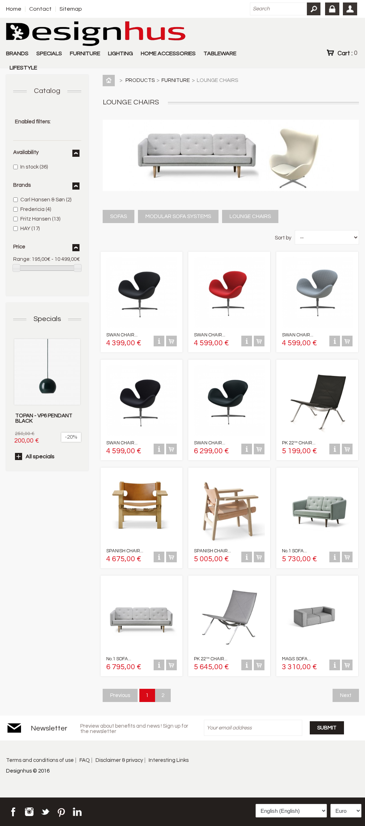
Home (13, 9)
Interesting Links (169, 760)
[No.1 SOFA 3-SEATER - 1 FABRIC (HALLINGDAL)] (141, 650)
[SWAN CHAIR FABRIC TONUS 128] (141, 326)
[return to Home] (110, 80)
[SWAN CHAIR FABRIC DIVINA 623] (229, 326)
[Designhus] (95, 34)
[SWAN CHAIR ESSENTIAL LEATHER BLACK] (229, 434)
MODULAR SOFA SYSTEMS (178, 216)
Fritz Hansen (40, 219)
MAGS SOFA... (296, 658)
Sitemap (71, 9)
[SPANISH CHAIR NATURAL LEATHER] (229, 542)
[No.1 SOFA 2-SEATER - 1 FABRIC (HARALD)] (317, 542)
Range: (22, 259)
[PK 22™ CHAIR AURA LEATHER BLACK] (317, 434)
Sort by (283, 238)
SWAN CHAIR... (122, 334)
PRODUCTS (140, 80)
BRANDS (17, 53)
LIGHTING (120, 53)
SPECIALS (49, 53)
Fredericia (35, 209)
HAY (30, 228)
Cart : (347, 53)
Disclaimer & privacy (119, 760)
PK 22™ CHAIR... (298, 442)
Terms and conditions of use (40, 760)
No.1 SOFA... (294, 550)
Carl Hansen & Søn (45, 199)
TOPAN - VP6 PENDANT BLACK (43, 418)
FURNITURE (85, 53)
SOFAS (118, 216)
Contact (40, 9)
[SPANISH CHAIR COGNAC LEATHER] (141, 542)
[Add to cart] (171, 344)
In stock (34, 167)
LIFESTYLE (23, 68)
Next (345, 695)
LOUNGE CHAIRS (250, 216)
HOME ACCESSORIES (168, 53)
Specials (47, 318)
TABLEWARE (220, 53)
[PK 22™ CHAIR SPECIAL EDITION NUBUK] (229, 650)
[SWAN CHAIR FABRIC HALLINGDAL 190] (141, 434)
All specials (40, 456)
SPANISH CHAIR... (124, 550)
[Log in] (332, 8)
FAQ (84, 760)
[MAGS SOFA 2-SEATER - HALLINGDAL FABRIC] (317, 650)
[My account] (350, 8)
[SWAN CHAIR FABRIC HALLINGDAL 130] (317, 326)
